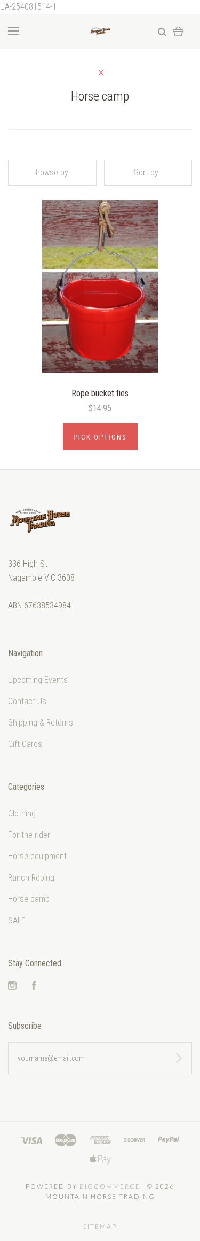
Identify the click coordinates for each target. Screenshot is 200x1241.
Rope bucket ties (100, 393)
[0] (178, 31)
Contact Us (27, 701)
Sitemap (100, 1226)
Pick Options (100, 437)
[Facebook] (34, 987)
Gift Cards (25, 744)
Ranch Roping (31, 878)
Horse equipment (37, 856)
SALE (17, 920)
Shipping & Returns (40, 723)
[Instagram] (12, 987)
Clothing (22, 813)
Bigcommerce (109, 1186)
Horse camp (29, 899)
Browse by (50, 172)
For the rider (29, 835)
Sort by (146, 172)
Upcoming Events (38, 680)
